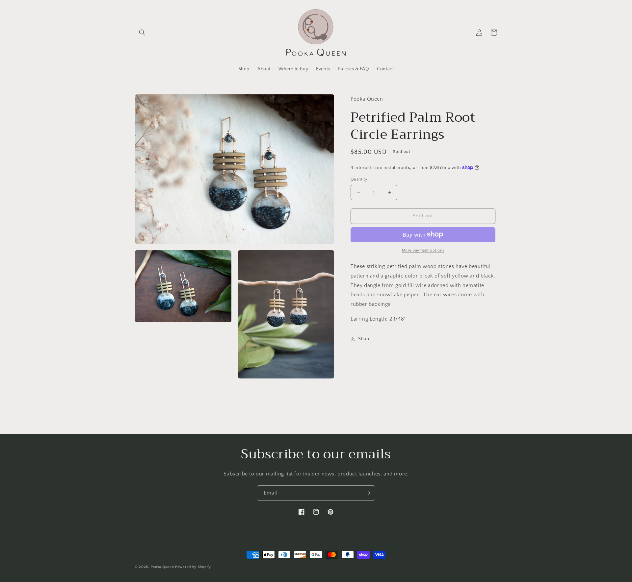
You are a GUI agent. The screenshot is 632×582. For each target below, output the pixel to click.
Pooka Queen (162, 567)
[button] (142, 32)
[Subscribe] (367, 493)
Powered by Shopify (193, 567)
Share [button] (364, 339)
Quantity (359, 179)
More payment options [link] (423, 250)
